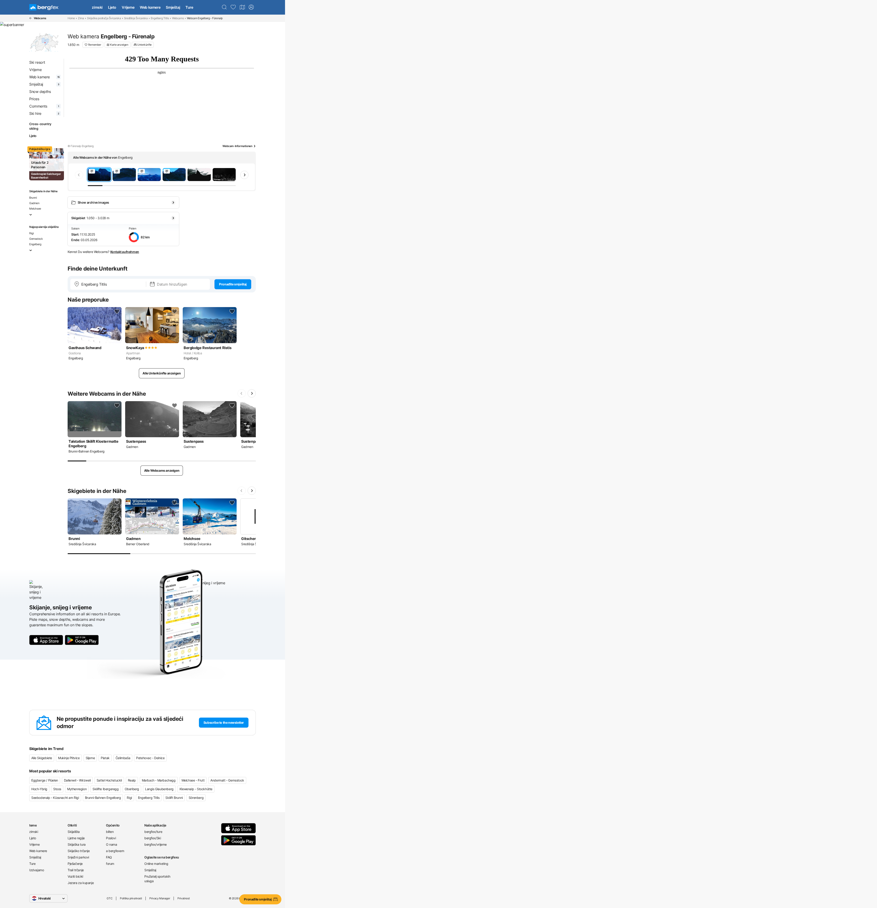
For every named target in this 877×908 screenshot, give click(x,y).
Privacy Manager (159, 898)
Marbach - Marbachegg (159, 780)
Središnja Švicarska (136, 18)
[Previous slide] (79, 175)
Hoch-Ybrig (39, 789)
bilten (110, 832)
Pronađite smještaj (233, 284)
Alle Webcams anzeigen (162, 470)
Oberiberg (132, 789)
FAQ (109, 857)
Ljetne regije (76, 838)
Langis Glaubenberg (159, 789)
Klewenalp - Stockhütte (196, 789)
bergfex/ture (153, 832)
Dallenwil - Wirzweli (77, 780)
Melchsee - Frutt (193, 780)
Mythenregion (77, 789)
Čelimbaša (123, 758)
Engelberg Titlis (160, 18)
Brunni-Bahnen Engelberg (103, 798)
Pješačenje (75, 864)
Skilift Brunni (173, 798)
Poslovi (111, 838)
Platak (105, 758)
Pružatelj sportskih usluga (157, 878)
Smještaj (173, 7)
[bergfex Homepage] (43, 7)
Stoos (57, 789)
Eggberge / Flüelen (44, 780)
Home (71, 18)
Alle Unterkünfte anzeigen (162, 373)
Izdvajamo (36, 870)
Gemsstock (36, 238)
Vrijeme (128, 7)
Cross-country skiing (40, 126)
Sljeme (90, 758)
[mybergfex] (251, 7)
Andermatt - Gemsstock (227, 780)
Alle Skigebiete (41, 758)
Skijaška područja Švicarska (104, 18)
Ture (189, 7)
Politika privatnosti (131, 898)
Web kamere (150, 7)
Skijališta (74, 832)
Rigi (31, 233)
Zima (81, 18)
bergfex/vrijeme (155, 844)
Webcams (178, 18)
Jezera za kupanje (81, 883)
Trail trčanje (76, 870)
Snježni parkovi (78, 857)
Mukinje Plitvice (69, 758)
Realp (132, 780)
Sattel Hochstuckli (109, 780)
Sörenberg (196, 798)
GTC (109, 898)
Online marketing (156, 864)
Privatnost (183, 898)
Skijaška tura (77, 844)
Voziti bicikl (75, 876)
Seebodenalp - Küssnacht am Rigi (55, 798)
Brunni (33, 197)
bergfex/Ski (152, 838)
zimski (97, 7)
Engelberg (35, 244)
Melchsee (35, 208)
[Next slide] (244, 175)
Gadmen (34, 203)
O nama (111, 844)
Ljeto (112, 7)
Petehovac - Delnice (150, 758)
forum (110, 864)
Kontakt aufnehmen (124, 252)
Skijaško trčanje (79, 851)
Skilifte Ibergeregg (105, 789)
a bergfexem (115, 851)
